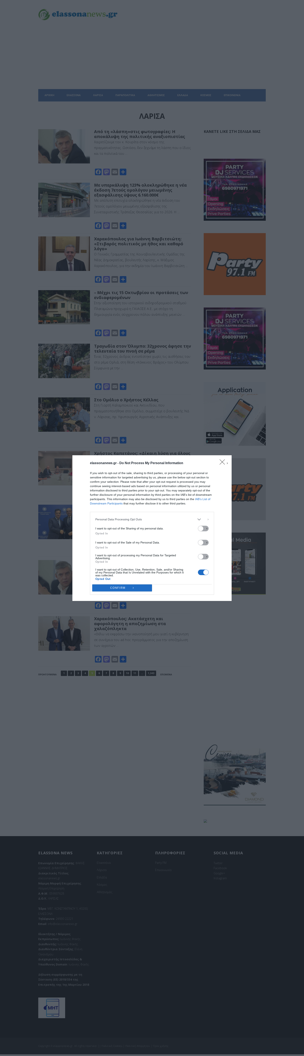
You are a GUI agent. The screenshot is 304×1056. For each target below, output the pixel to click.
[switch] (203, 528)
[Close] (223, 463)
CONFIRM (118, 587)
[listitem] (152, 519)
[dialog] (152, 528)
